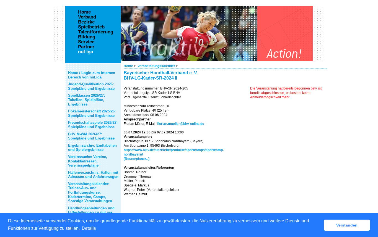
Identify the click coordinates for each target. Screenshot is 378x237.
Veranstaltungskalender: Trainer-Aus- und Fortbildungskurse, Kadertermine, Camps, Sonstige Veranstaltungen (90, 192)
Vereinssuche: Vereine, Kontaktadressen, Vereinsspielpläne (87, 161)
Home (128, 66)
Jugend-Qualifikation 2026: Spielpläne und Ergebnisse (91, 86)
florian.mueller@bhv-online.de (180, 124)
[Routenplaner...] (136, 159)
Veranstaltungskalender (156, 66)
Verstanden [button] (347, 225)
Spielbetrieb (91, 27)
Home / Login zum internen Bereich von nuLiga (91, 75)
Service (86, 41)
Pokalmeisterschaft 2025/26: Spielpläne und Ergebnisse (92, 113)
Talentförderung (95, 32)
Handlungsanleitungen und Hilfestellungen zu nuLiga (91, 210)
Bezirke (86, 22)
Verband (87, 17)
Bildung (86, 37)
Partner (86, 46)
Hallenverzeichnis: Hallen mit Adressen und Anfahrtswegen (93, 174)
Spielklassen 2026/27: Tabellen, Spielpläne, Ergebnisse (86, 99)
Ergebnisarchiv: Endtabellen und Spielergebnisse (92, 147)
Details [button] (89, 228)
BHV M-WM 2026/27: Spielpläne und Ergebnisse (91, 136)
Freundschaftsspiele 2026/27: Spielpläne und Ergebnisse (93, 124)
